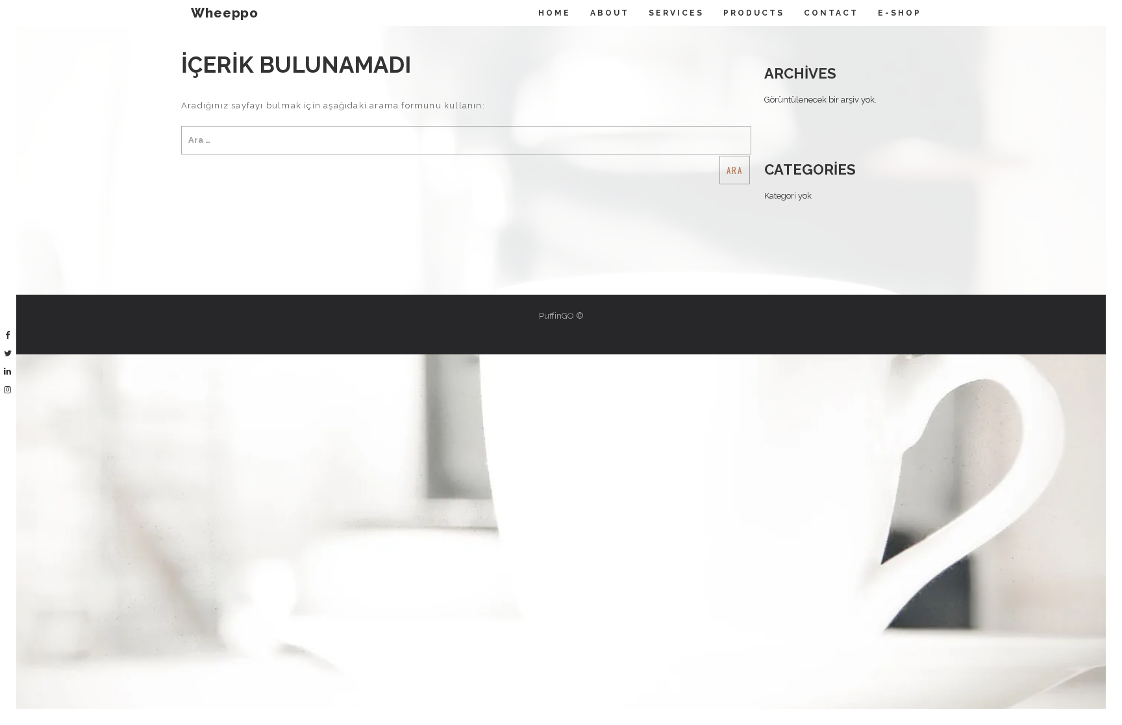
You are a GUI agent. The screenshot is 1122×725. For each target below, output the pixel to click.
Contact (831, 13)
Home (554, 13)
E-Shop (899, 13)
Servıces (676, 13)
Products (753, 13)
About (609, 13)
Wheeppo (224, 13)
